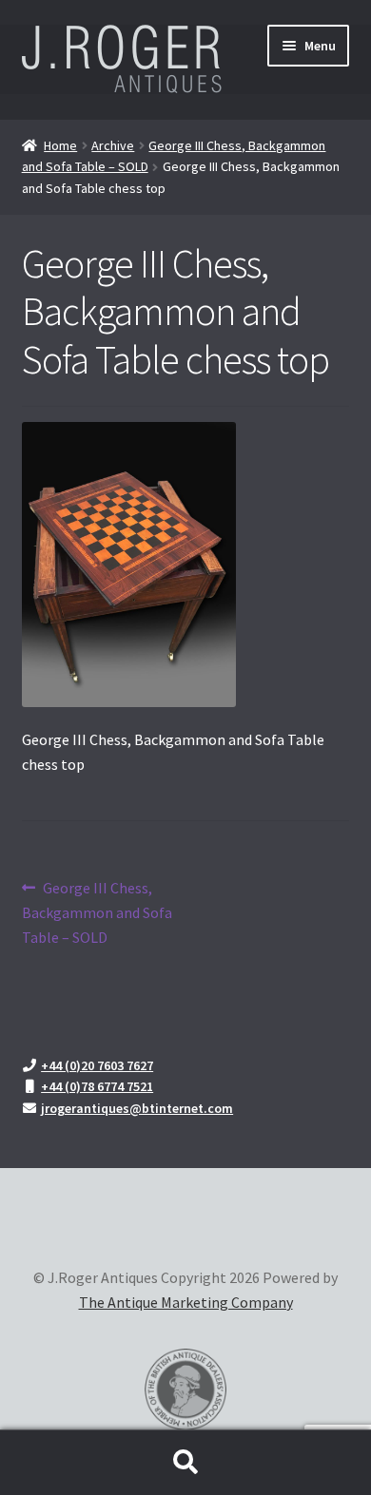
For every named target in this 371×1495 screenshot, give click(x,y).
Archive (112, 145)
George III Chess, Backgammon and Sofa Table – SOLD (97, 912)
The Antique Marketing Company (186, 1302)
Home (60, 145)
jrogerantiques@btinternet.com (137, 1108)
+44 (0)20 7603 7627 (97, 1065)
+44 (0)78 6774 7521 (97, 1086)
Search (185, 1462)
